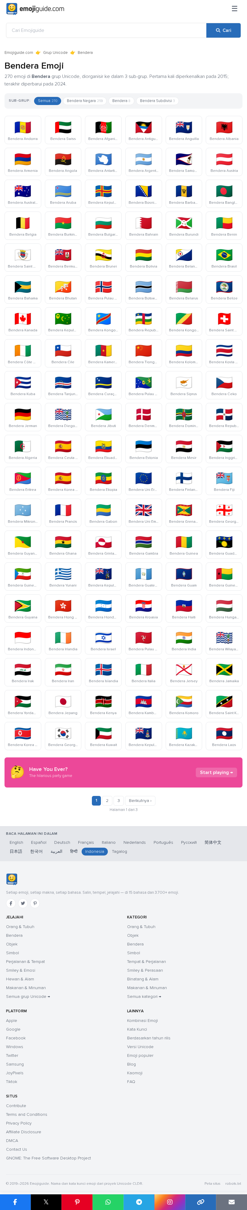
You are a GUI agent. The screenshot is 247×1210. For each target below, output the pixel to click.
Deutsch (62, 842)
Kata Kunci (137, 1029)
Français (86, 842)
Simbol (12, 952)
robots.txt (233, 1183)
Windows (14, 1046)
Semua (47, 100)
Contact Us (16, 1149)
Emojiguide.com (19, 52)
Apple (11, 1020)
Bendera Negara (85, 100)
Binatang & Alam (142, 979)
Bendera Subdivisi (157, 100)
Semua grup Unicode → (28, 996)
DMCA (12, 1140)
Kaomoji (134, 1072)
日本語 (16, 851)
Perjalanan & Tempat (25, 961)
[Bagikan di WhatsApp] (108, 1202)
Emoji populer (140, 1055)
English (16, 842)
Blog (131, 1064)
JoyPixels (14, 1072)
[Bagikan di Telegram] (139, 1202)
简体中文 (213, 842)
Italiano (109, 842)
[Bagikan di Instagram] (169, 1202)
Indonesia (94, 851)
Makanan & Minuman (26, 987)
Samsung (15, 1064)
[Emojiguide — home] (35, 9)
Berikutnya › (140, 800)
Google (13, 1029)
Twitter (12, 1055)
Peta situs (212, 1183)
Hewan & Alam (20, 979)
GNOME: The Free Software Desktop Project (48, 1158)
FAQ (131, 1081)
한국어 (36, 851)
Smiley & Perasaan (145, 970)
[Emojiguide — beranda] (11, 879)
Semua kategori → (144, 996)
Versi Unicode (140, 1046)
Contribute (16, 1105)
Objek (11, 944)
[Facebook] (11, 903)
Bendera (121, 100)
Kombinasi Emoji (142, 1020)
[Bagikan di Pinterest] (76, 1202)
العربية (56, 851)
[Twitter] (23, 903)
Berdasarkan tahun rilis (148, 1038)
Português (163, 842)
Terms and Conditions (26, 1114)
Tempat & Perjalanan (146, 961)
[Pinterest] (35, 903)
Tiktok (11, 1081)
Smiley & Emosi (20, 970)
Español (38, 842)
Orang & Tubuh (20, 926)
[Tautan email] (231, 1202)
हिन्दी (73, 851)
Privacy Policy (19, 1123)
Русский (189, 842)
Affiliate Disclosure (23, 1131)
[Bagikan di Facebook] (15, 1202)
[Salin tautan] (200, 1202)
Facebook (16, 1038)
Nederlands (135, 842)
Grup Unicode (55, 52)
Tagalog (119, 851)
